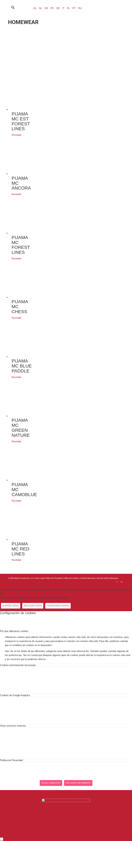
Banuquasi (114, 578)
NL (40, 8)
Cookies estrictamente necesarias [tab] (18, 665)
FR (52, 8)
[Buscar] (11, 7)
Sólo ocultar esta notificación (78, 783)
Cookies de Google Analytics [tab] (15, 695)
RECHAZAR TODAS (33, 606)
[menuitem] (11, 7)
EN (46, 8)
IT (63, 8)
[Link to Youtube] (121, 581)
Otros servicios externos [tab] (13, 725)
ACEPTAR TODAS (11, 606)
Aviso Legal (39, 578)
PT (73, 8)
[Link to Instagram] (116, 581)
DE (58, 8)
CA (34, 8)
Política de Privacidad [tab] (11, 760)
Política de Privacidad (54, 578)
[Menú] (18, 7)
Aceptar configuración (51, 783)
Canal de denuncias (87, 578)
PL (68, 8)
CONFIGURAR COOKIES (58, 606)
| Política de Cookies (71, 578)
